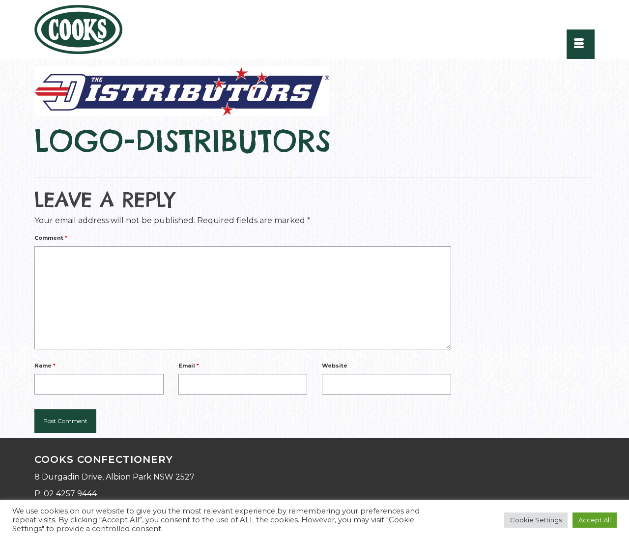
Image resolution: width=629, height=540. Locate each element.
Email (188, 365)
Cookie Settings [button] (536, 520)
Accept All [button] (594, 520)
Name (45, 365)
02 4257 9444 (70, 493)
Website (334, 365)
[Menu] (581, 44)
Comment (50, 237)
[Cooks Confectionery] (84, 29)
